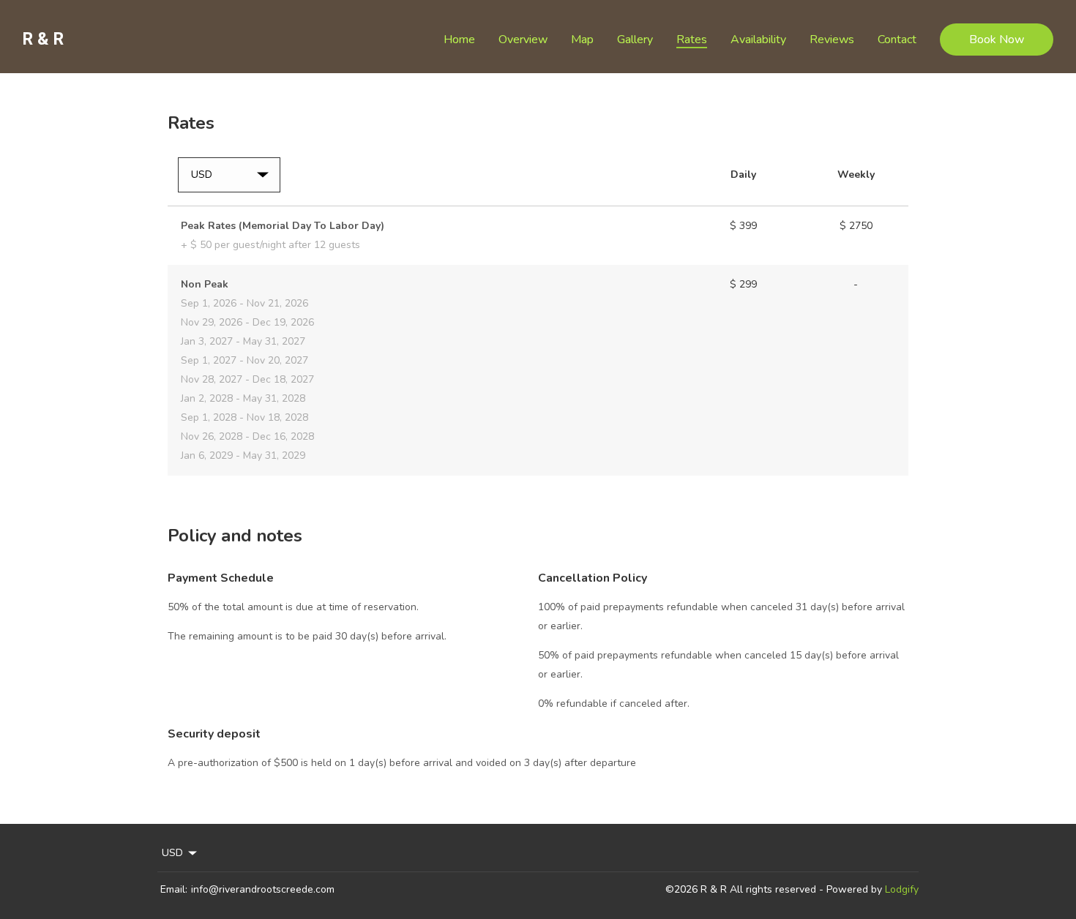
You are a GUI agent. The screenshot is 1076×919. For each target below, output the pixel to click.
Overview (523, 39)
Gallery (635, 39)
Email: (173, 889)
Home (459, 39)
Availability (758, 39)
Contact (897, 39)
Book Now (996, 39)
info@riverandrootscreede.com (263, 889)
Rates (691, 39)
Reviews (832, 39)
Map (582, 39)
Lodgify (902, 889)
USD (172, 853)
